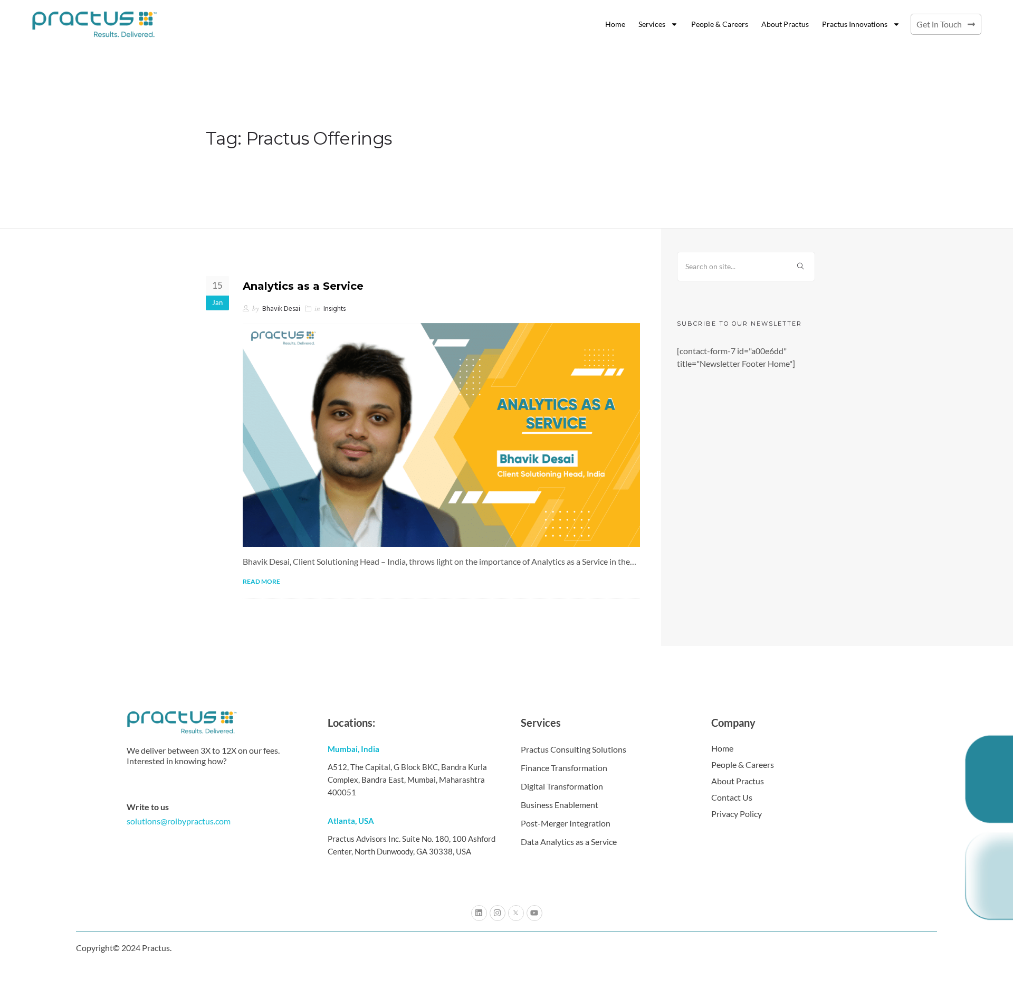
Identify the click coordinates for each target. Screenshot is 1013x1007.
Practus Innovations (854, 24)
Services (651, 24)
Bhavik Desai (281, 309)
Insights (334, 309)
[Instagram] (497, 913)
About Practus (785, 24)
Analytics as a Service (303, 286)
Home (615, 24)
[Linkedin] (479, 913)
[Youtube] (534, 913)
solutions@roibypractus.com (179, 821)
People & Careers (719, 24)
